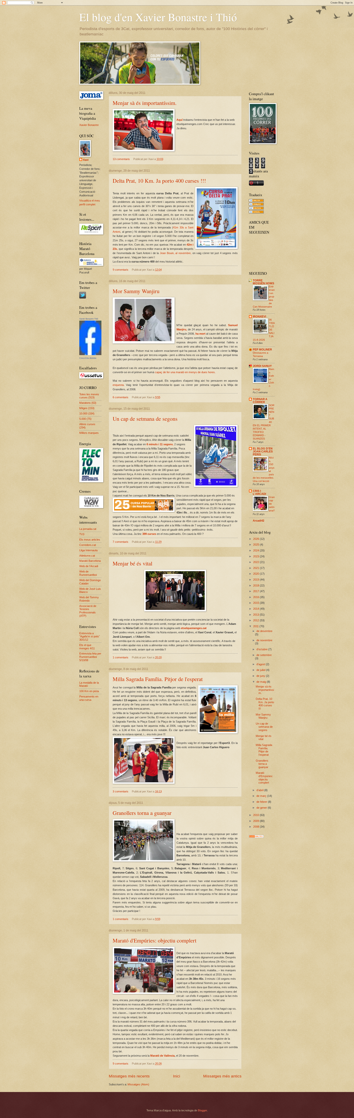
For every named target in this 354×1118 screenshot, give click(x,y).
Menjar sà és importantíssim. (145, 102)
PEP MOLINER (262, 349)
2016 (256, 597)
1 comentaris (120, 657)
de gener (262, 807)
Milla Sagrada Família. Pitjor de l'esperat (158, 679)
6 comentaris (120, 397)
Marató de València (162, 1055)
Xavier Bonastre (89, 125)
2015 (256, 602)
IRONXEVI (259, 316)
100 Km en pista (89, 691)
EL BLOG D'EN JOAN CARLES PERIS (263, 451)
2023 (256, 556)
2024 (256, 550)
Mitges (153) (86, 408)
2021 (256, 568)
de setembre (264, 655)
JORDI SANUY (262, 365)
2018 (256, 585)
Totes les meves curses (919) (89, 396)
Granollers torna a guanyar (142, 812)
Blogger (202, 1110)
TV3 (81, 534)
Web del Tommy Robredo (89, 599)
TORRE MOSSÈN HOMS (263, 282)
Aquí (179, 119)
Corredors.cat (87, 545)
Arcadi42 (258, 520)
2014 (256, 608)
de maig (261, 681)
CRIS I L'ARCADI (259, 492)
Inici (176, 1076)
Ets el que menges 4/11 (87, 647)
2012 (256, 620)
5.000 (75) (85, 418)
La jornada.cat (87, 528)
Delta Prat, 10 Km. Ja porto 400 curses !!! (159, 180)
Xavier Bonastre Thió (88, 319)
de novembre (264, 640)
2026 (256, 538)
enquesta (118, 384)
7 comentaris (120, 541)
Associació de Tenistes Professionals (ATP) (87, 611)
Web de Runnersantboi (88, 573)
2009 (256, 821)
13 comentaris (121, 159)
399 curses (149, 533)
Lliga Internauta (88, 550)
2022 (256, 562)
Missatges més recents (129, 1076)
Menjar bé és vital (132, 563)
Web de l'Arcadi (88, 566)
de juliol (261, 670)
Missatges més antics (222, 1076)
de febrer (262, 801)
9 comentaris (120, 269)
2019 (256, 579)
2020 (256, 573)
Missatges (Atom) (138, 1084)
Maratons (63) (87, 402)
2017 (256, 591)
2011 (256, 626)
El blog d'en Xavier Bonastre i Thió (158, 17)
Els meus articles (89, 539)
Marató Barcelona (90, 560)
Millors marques (89, 432)
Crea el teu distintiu (87, 358)
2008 (256, 826)
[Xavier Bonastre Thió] (90, 354)
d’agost (261, 664)
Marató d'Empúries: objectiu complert (154, 940)
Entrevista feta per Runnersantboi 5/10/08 (90, 657)
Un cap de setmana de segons (145, 418)
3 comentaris (120, 791)
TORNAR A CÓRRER (260, 401)
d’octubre (262, 649)
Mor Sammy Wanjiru (136, 291)
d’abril (260, 790)
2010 (256, 815)
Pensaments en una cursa (88, 698)
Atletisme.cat (87, 555)
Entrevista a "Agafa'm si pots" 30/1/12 (89, 636)
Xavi (85, 159)
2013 (256, 614)
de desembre (264, 631)
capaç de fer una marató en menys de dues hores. (185, 372)
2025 (256, 544)
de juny (261, 675)
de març (261, 795)
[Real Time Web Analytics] (256, 836)
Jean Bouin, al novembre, (175, 253)
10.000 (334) (86, 413)
